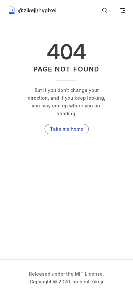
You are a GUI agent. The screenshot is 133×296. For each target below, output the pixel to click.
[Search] (104, 10)
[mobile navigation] (122, 10)
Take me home (66, 129)
